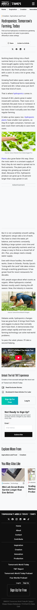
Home (3, 9)
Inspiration (13, 9)
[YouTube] (24, 519)
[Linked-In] (20, 519)
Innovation (6, 483)
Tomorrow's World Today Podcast (18, 573)
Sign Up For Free (10, 400)
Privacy (4, 604)
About (18, 530)
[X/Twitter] (8, 519)
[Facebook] (12, 519)
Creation (23, 9)
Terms (31, 601)
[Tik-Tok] (28, 519)
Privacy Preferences (14, 604)
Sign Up (26, 583)
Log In (27, 401)
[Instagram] (16, 519)
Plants (4, 158)
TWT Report (19, 569)
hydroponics (18, 93)
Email (7, 423)
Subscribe (18, 435)
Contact (18, 535)
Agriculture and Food (18, 16)
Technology (14, 483)
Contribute (18, 539)
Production (32, 482)
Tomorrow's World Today (18, 565)
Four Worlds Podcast (18, 578)
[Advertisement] (18, 207)
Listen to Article (23, 43)
